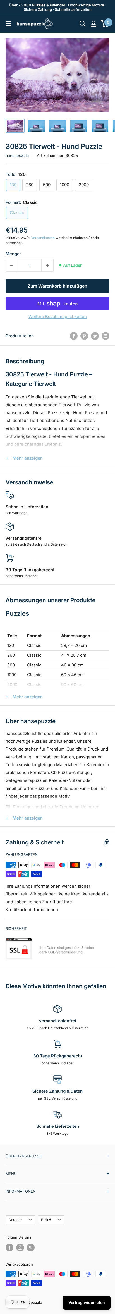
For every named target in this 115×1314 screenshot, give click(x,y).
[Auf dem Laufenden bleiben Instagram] (20, 1247)
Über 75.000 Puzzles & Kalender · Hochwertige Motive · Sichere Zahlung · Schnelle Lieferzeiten (57, 7)
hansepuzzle (17, 155)
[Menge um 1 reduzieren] (12, 265)
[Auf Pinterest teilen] (84, 336)
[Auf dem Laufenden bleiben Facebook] (9, 1247)
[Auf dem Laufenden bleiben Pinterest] (31, 1247)
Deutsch (16, 1220)
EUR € (46, 1220)
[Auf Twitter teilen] (95, 336)
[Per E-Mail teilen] (105, 336)
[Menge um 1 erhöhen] (47, 265)
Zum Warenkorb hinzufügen (57, 286)
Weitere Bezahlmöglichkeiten (57, 316)
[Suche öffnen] (83, 24)
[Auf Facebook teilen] (74, 336)
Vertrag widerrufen (86, 1302)
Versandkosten (43, 238)
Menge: (13, 253)
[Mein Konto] (93, 24)
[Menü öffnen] (8, 23)
